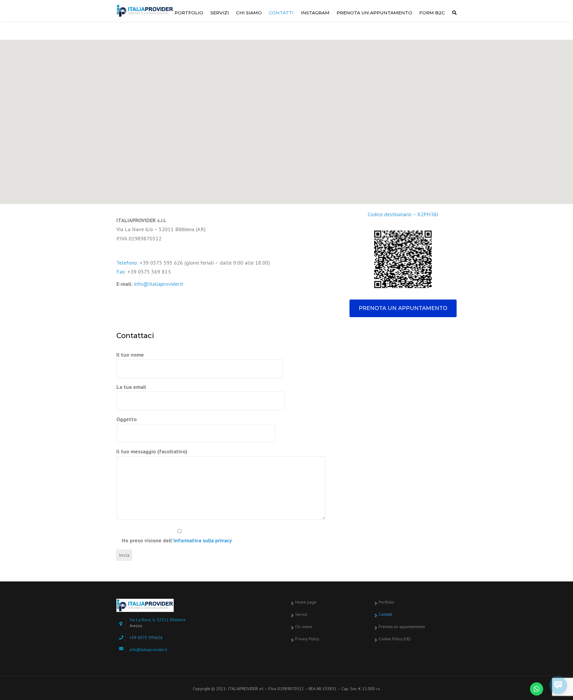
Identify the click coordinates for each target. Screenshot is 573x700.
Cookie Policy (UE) (395, 638)
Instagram (315, 13)
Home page (305, 602)
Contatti (281, 13)
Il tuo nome (130, 354)
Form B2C (432, 13)
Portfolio (189, 13)
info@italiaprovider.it (158, 283)
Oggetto (126, 419)
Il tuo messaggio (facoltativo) (151, 451)
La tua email (131, 386)
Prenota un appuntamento (374, 13)
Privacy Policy (307, 638)
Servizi (219, 13)
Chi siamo (249, 13)
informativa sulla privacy (202, 540)
